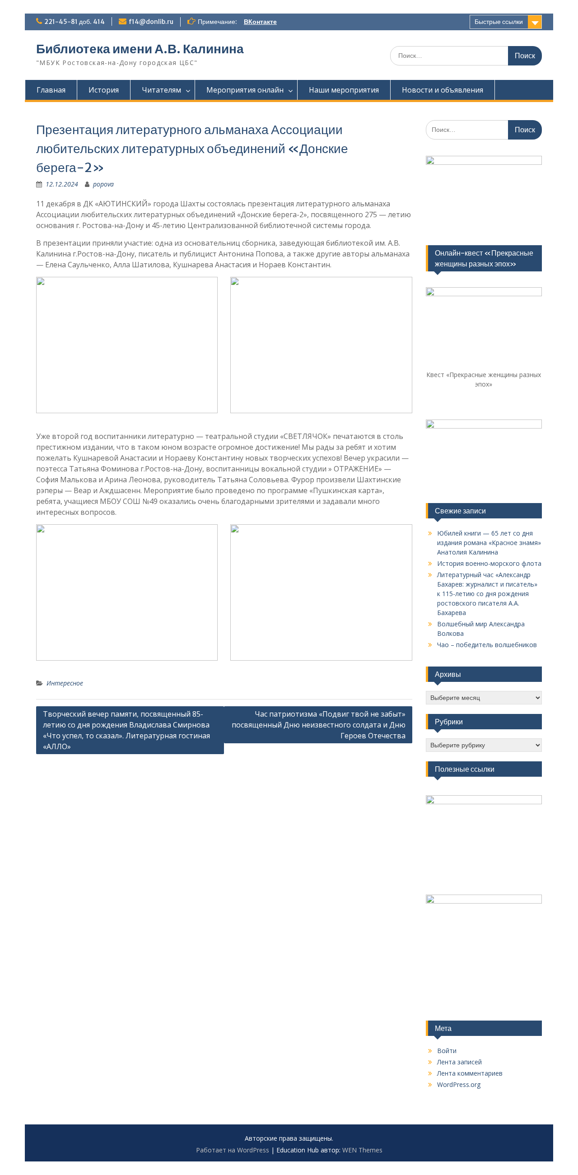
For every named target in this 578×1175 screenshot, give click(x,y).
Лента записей (459, 1062)
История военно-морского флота (489, 563)
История (104, 90)
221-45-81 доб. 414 (74, 22)
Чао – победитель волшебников (487, 644)
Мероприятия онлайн (245, 90)
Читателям (161, 90)
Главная (51, 90)
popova (103, 184)
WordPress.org (458, 1084)
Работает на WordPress (232, 1150)
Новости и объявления (442, 90)
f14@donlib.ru (151, 22)
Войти (447, 1050)
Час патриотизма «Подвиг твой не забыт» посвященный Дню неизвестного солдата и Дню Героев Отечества (319, 725)
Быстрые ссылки (499, 22)
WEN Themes (362, 1150)
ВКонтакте (260, 22)
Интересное (65, 683)
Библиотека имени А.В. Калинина (140, 49)
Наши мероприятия (344, 90)
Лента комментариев (470, 1073)
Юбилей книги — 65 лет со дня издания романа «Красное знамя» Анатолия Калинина (489, 542)
